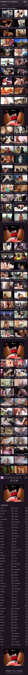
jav (6, 633)
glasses (6, 602)
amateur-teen (6, 510)
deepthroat (6, 555)
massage (20, 519)
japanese (6, 630)
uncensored (20, 608)
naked (20, 530)
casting (6, 541)
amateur (6, 508)
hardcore (6, 616)
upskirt (20, 616)
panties (20, 558)
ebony (6, 563)
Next (17, 480)
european (6, 569)
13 (11, 480)
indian (6, 619)
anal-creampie (6, 519)
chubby (6, 547)
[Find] (26, 4)
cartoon (6, 538)
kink (6, 636)
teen (20, 605)
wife (20, 639)
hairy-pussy (6, 608)
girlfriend (6, 600)
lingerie (20, 513)
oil (20, 544)
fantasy (6, 588)
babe (6, 522)
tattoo (20, 600)
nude (20, 538)
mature (20, 524)
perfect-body (20, 563)
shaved (20, 586)
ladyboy (6, 641)
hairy (6, 605)
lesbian (20, 508)
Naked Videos (9, 2)
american (6, 513)
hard (6, 614)
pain (20, 555)
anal (6, 516)
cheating (6, 544)
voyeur (20, 625)
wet (20, 630)
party (20, 561)
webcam (20, 627)
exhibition (6, 572)
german (6, 597)
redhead (20, 574)
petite (20, 566)
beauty (6, 533)
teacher (20, 602)
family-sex (6, 583)
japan (6, 627)
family (6, 580)
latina (6, 644)
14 (14, 480)
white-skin (20, 636)
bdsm (6, 527)
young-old (20, 641)
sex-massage (20, 583)
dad (6, 549)
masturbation (20, 522)
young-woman (20, 644)
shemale (20, 591)
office (20, 541)
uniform (20, 614)
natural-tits (20, 535)
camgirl (6, 535)
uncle (20, 611)
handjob (6, 611)
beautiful (6, 530)
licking (20, 510)
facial (6, 577)
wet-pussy (20, 633)
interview (6, 625)
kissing (6, 639)
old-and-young (20, 549)
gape (6, 594)
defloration (6, 558)
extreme (6, 574)
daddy (6, 552)
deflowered (6, 561)
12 (26, 477)
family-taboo (6, 586)
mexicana (20, 527)
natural (20, 533)
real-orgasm (20, 569)
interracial (6, 622)
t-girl (20, 594)
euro (6, 566)
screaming (20, 580)
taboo (20, 597)
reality (20, 572)
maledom (20, 516)
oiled (20, 547)
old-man (20, 552)
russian (20, 577)
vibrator (20, 619)
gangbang (6, 591)
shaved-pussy (20, 588)
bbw (6, 524)
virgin (20, 622)
